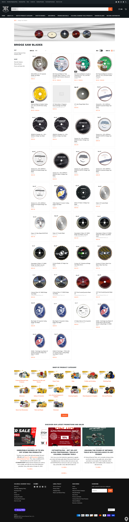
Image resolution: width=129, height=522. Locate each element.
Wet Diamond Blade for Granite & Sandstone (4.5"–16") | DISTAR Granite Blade (82, 75)
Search (15, 514)
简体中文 (111, 509)
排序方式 (32, 50)
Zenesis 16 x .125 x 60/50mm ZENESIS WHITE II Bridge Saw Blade (103, 136)
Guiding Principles (40, 1)
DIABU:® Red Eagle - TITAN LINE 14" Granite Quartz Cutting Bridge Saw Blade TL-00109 (61, 352)
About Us (4, 1)
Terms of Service (57, 486)
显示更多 (63, 473)
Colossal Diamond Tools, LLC (59, 107)
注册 (110, 490)
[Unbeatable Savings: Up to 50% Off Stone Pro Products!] (30, 437)
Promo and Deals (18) (19, 66)
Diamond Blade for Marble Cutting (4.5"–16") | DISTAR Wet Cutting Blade (39, 106)
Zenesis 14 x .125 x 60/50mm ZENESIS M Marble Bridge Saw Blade (39, 204)
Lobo (75, 105)
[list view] (114, 51)
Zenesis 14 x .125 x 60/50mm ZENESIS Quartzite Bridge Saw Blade (103, 170)
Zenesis (97, 108)
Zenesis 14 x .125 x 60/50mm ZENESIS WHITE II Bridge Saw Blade (82, 170)
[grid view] (112, 51)
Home (3, 15)
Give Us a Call (59, 1)
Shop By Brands (40, 15)
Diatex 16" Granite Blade (59, 233)
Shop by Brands (18, 64)
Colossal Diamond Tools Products (81, 15)
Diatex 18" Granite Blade (102, 203)
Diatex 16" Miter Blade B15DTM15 (39, 233)
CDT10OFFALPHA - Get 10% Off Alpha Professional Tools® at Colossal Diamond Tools (64, 452)
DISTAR (54, 78)
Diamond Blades (99, 15)
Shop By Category (18, 62)
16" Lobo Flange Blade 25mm (81, 104)
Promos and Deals (63, 15)
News (28, 1)
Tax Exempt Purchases (50, 1)
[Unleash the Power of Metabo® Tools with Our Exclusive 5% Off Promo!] (98, 437)
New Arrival (51, 15)
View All (64, 415)
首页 (15, 20)
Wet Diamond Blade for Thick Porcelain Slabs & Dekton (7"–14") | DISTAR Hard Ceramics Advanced (61, 75)
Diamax (54, 266)
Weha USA (33, 76)
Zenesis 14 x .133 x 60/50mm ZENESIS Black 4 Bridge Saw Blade (60, 174)
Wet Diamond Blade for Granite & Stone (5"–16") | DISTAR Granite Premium (104, 75)
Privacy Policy (56, 488)
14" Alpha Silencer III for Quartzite (82, 321)
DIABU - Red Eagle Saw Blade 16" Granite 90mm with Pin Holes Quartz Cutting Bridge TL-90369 (104, 322)
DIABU (54, 206)
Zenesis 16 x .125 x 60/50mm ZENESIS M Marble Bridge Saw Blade (39, 170)
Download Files (22, 1)
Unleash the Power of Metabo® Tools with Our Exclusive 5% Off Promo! (98, 452)
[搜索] (110, 9)
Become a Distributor (113, 15)
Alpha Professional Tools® (79, 322)
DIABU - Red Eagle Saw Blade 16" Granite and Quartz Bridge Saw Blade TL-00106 (39, 352)
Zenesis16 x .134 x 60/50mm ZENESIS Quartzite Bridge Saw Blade (103, 106)
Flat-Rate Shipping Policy (12, 1)
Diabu (97, 325)
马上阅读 (29, 469)
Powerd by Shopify (18, 517)
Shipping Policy (56, 490)
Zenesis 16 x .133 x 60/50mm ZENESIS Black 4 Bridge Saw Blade (81, 140)
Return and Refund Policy (59, 492)
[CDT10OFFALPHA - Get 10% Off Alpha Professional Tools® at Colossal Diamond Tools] (64, 437)
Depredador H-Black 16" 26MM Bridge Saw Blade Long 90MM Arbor (103, 235)
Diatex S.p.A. (98, 204)
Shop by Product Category (24, 15)
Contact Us (33, 1)
